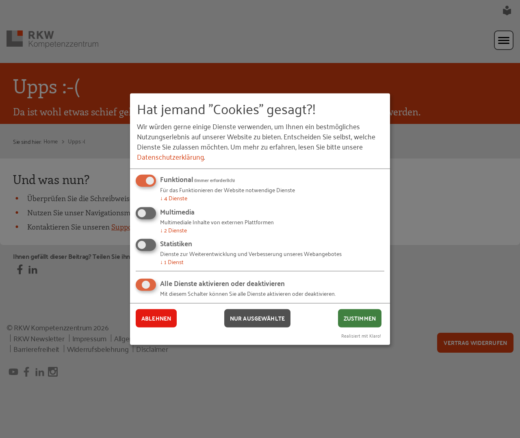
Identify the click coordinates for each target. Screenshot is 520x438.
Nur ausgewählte (257, 318)
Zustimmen (360, 318)
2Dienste (173, 230)
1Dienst (172, 261)
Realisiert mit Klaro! (361, 335)
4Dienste (173, 198)
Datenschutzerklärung (170, 156)
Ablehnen (156, 318)
